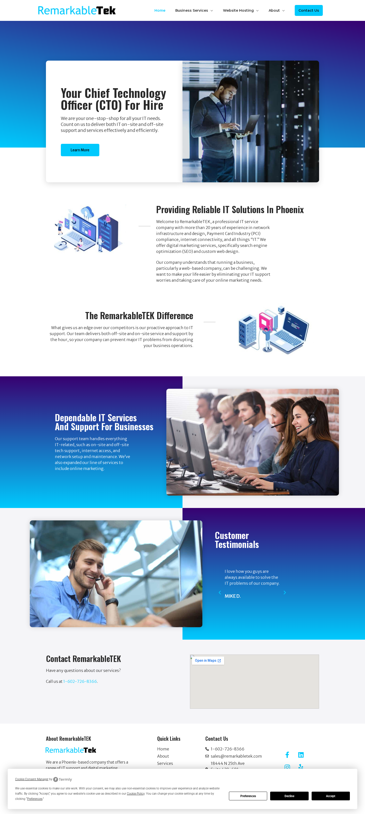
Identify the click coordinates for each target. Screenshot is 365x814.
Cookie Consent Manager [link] (31, 779)
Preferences (248, 796)
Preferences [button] (34, 799)
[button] (309, 10)
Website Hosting (238, 10)
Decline (289, 796)
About (274, 10)
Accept (330, 796)
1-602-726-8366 (80, 681)
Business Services (191, 10)
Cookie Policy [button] (136, 793)
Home (159, 10)
